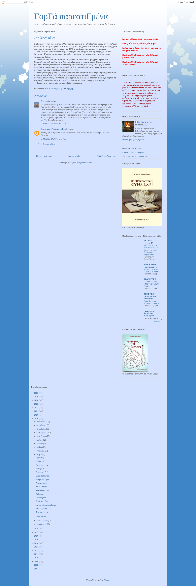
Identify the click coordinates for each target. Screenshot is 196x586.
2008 (36, 565)
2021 (36, 411)
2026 (36, 393)
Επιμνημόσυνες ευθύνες (46, 505)
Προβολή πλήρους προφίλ (133, 140)
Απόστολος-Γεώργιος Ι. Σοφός (54, 129)
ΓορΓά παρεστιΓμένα (71, 16)
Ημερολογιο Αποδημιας (149, 312)
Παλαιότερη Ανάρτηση (106, 156)
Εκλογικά (40, 468)
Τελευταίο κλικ (42, 512)
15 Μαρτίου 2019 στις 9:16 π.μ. (53, 139)
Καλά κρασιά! (41, 487)
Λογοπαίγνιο (41, 483)
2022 (36, 408)
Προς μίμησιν (41, 516)
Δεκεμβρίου (42, 422)
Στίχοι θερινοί (149, 316)
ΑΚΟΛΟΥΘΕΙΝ (150, 279)
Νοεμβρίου (41, 425)
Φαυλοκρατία (41, 509)
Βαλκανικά (40, 461)
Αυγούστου (41, 436)
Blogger (107, 580)
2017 (36, 532)
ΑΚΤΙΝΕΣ (148, 241)
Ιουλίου (40, 440)
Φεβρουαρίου (42, 520)
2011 (36, 554)
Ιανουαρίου (41, 524)
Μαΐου (39, 447)
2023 (36, 404)
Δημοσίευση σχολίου (46, 144)
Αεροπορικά (41, 498)
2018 (36, 529)
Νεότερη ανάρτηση (44, 156)
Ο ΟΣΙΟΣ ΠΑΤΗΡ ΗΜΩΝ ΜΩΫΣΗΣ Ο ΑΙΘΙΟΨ (151, 284)
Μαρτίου (40, 454)
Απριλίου (41, 451)
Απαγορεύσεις (42, 465)
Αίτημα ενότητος (42, 479)
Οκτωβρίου (41, 429)
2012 (36, 551)
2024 (36, 400)
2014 (36, 543)
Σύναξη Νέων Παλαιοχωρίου (150, 266)
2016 (36, 536)
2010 (36, 558)
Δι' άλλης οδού (42, 472)
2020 (36, 415)
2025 (36, 397)
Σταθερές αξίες (42, 501)
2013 (36, 547)
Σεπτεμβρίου (42, 433)
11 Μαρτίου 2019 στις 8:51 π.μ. (53, 124)
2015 (36, 540)
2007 (36, 569)
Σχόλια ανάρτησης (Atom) (81, 163)
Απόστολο (45, 101)
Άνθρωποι (40, 494)
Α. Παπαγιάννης (145, 122)
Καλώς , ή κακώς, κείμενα (133, 152)
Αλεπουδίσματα (42, 490)
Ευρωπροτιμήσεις (43, 476)
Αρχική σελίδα (74, 156)
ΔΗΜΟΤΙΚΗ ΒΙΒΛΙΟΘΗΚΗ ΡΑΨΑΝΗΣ (150, 296)
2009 (36, 561)
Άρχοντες (40, 458)
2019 (36, 418)
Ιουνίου (40, 443)
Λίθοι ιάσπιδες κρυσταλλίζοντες (135, 156)
